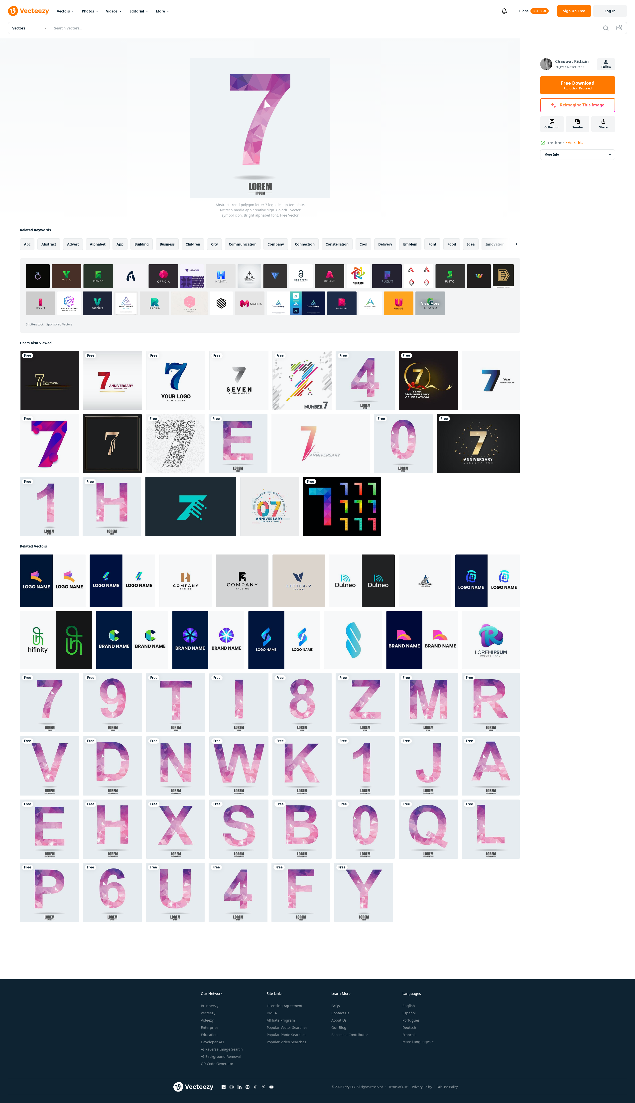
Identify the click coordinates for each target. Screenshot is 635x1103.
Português (411, 1020)
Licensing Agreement (284, 1005)
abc (27, 244)
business (167, 244)
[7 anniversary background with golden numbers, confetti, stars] (478, 443)
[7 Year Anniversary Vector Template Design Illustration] (49, 380)
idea (471, 244)
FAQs (335, 1005)
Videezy (207, 1020)
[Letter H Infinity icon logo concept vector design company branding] (56, 640)
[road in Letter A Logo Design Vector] (425, 580)
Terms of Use (398, 1087)
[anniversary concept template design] (491, 380)
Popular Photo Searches (286, 1034)
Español (409, 1013)
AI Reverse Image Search (222, 1049)
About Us (339, 1020)
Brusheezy (209, 1005)
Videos (112, 11)
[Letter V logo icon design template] (298, 580)
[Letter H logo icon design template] (185, 580)
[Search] (606, 28)
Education (209, 1034)
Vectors (63, 11)
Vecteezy (208, 1013)
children (193, 244)
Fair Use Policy (447, 1087)
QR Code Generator (217, 1063)
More (160, 11)
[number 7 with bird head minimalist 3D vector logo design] (175, 380)
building (141, 244)
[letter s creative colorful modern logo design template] (284, 640)
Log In (610, 10)
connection (305, 244)
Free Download (577, 85)
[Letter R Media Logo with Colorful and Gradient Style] (491, 640)
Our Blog (338, 1027)
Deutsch (409, 1027)
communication (242, 244)
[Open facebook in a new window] (224, 1087)
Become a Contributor (349, 1034)
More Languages (416, 1042)
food (451, 244)
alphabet (98, 244)
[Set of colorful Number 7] (342, 506)
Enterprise (209, 1027)
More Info (551, 154)
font (432, 244)
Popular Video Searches (286, 1042)
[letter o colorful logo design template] (208, 640)
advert (73, 244)
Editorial (136, 11)
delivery (385, 244)
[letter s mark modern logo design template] (487, 580)
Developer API (212, 1042)
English (408, 1005)
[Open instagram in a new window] (232, 1087)
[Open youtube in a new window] (271, 1087)
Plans (523, 10)
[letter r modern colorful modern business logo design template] (53, 580)
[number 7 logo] (238, 380)
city (214, 244)
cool (363, 244)
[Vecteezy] (28, 11)
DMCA (272, 1013)
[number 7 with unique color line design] (302, 380)
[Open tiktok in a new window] (255, 1087)
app (120, 244)
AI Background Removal (221, 1056)
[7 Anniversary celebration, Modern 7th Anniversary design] (269, 506)
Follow (606, 67)
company (275, 244)
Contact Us (340, 1013)
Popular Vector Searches (287, 1027)
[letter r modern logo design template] (422, 640)
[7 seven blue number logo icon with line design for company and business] (190, 506)
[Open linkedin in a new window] (240, 1087)
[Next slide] (512, 244)
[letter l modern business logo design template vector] (122, 580)
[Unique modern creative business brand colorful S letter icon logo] (353, 640)
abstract (48, 244)
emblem (410, 244)
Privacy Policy (422, 1087)
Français (409, 1034)
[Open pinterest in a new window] (248, 1087)
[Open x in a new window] (263, 1087)
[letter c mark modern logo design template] (132, 640)
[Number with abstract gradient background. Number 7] (49, 443)
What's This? (574, 143)
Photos (88, 11)
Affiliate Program (281, 1020)
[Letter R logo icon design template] (242, 580)
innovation (495, 244)
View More (430, 303)
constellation (337, 244)
